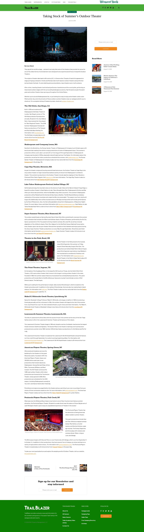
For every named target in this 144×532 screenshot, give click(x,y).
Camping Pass (86, 514)
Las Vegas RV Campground (44, 233)
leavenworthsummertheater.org (33, 340)
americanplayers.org (71, 390)
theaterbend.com (78, 256)
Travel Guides (27, 2)
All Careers (65, 514)
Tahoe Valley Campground (63, 206)
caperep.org (49, 177)
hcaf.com (44, 289)
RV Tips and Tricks (56, 2)
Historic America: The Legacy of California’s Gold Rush (110, 77)
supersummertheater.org (48, 231)
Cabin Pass (85, 517)
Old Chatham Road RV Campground (47, 179)
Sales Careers (66, 517)
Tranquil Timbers (57, 447)
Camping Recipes (38, 2)
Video (64, 2)
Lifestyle (46, 2)
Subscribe (67, 490)
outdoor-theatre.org (68, 101)
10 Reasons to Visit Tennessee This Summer (111, 88)
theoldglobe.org (39, 132)
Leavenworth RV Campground (33, 342)
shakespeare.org (73, 157)
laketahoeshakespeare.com (66, 204)
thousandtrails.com (30, 453)
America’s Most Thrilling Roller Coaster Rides (111, 65)
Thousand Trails (72, 2)
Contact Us (65, 526)
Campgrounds (86, 511)
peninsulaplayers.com (65, 444)
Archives (84, 523)
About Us (65, 511)
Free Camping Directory (89, 520)
